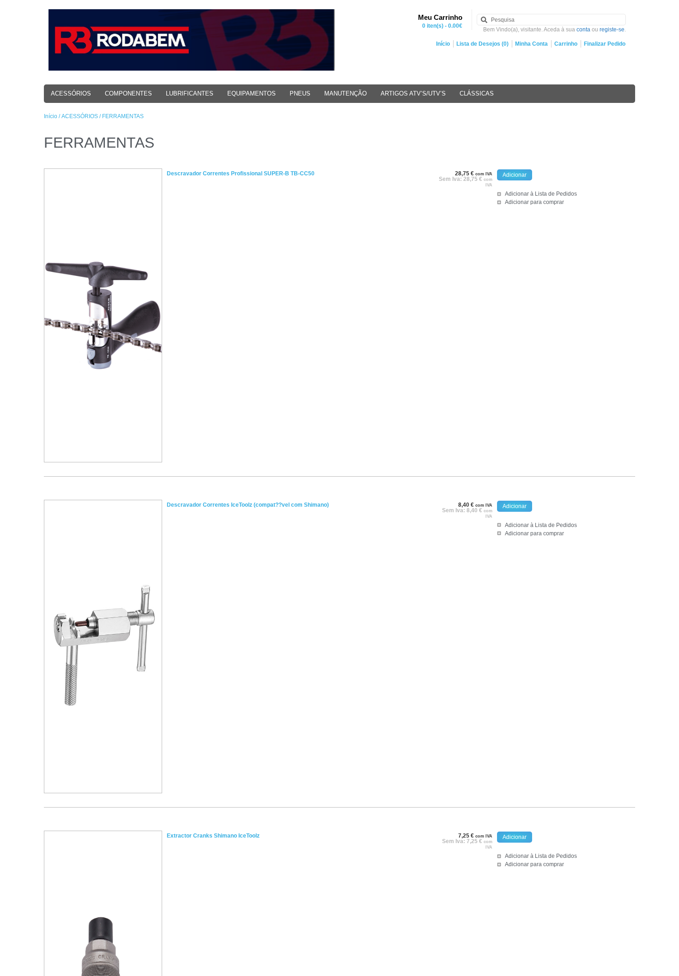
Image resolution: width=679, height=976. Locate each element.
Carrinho (565, 44)
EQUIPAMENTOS (251, 93)
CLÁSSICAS (477, 93)
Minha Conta (531, 44)
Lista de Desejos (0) (482, 44)
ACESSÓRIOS (71, 93)
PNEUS (300, 93)
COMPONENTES (128, 93)
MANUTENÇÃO (345, 93)
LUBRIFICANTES (189, 93)
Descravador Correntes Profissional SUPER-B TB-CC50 (241, 173)
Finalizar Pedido (604, 44)
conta (583, 29)
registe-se (612, 29)
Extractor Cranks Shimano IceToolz (213, 835)
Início (443, 44)
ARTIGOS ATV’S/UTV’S (413, 93)
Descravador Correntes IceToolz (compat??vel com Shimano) (248, 505)
